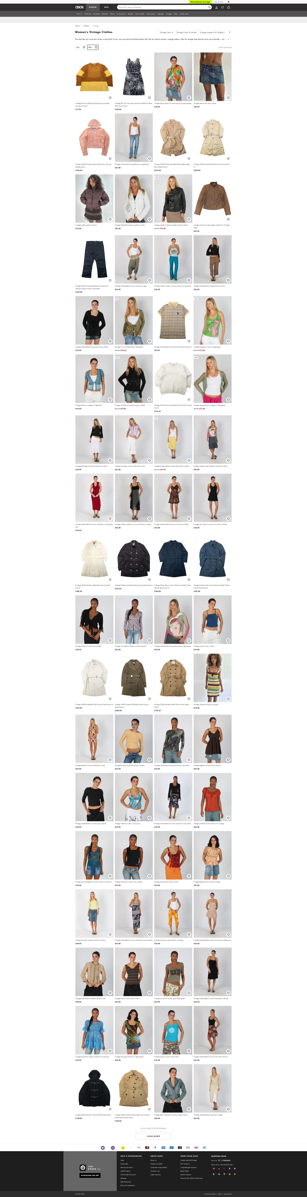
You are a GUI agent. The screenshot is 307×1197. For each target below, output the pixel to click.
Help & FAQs (218, 2)
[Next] (229, 32)
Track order (124, 1164)
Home (77, 26)
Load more (153, 1136)
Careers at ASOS (156, 1164)
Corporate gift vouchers (188, 1167)
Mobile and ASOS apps (188, 1160)
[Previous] (156, 32)
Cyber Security (156, 1174)
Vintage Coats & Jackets (186, 32)
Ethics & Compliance (128, 1185)
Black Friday (184, 1171)
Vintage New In (166, 32)
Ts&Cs (220, 1194)
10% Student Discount (128, 1174)
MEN (106, 7)
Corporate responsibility (159, 1167)
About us (154, 1160)
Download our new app (200, 2)
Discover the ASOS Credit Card (191, 1178)
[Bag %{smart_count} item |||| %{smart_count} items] (229, 7)
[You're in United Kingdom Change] (228, 2)
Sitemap (123, 1178)
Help (122, 1160)
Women (86, 26)
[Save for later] (110, 97)
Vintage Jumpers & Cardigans (212, 32)
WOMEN (93, 7)
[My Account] (217, 7)
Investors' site (155, 1171)
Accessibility (228, 1194)
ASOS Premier (125, 1171)
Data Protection (126, 1182)
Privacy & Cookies (210, 1194)
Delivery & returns (127, 1167)
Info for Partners (185, 1174)
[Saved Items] (223, 7)
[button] (214, 1168)
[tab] (79, 14)
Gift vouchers (185, 1164)
